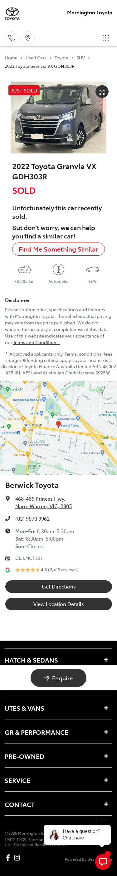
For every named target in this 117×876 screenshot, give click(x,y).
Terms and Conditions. (36, 342)
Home (11, 57)
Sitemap (35, 839)
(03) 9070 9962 (32, 518)
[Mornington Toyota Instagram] (18, 857)
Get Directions (59, 586)
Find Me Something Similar (58, 249)
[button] (106, 38)
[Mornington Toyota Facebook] (9, 857)
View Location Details (58, 603)
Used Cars (36, 57)
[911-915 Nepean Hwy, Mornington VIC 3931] (28, 38)
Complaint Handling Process (40, 844)
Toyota (61, 57)
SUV (80, 57)
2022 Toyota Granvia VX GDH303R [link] (40, 66)
